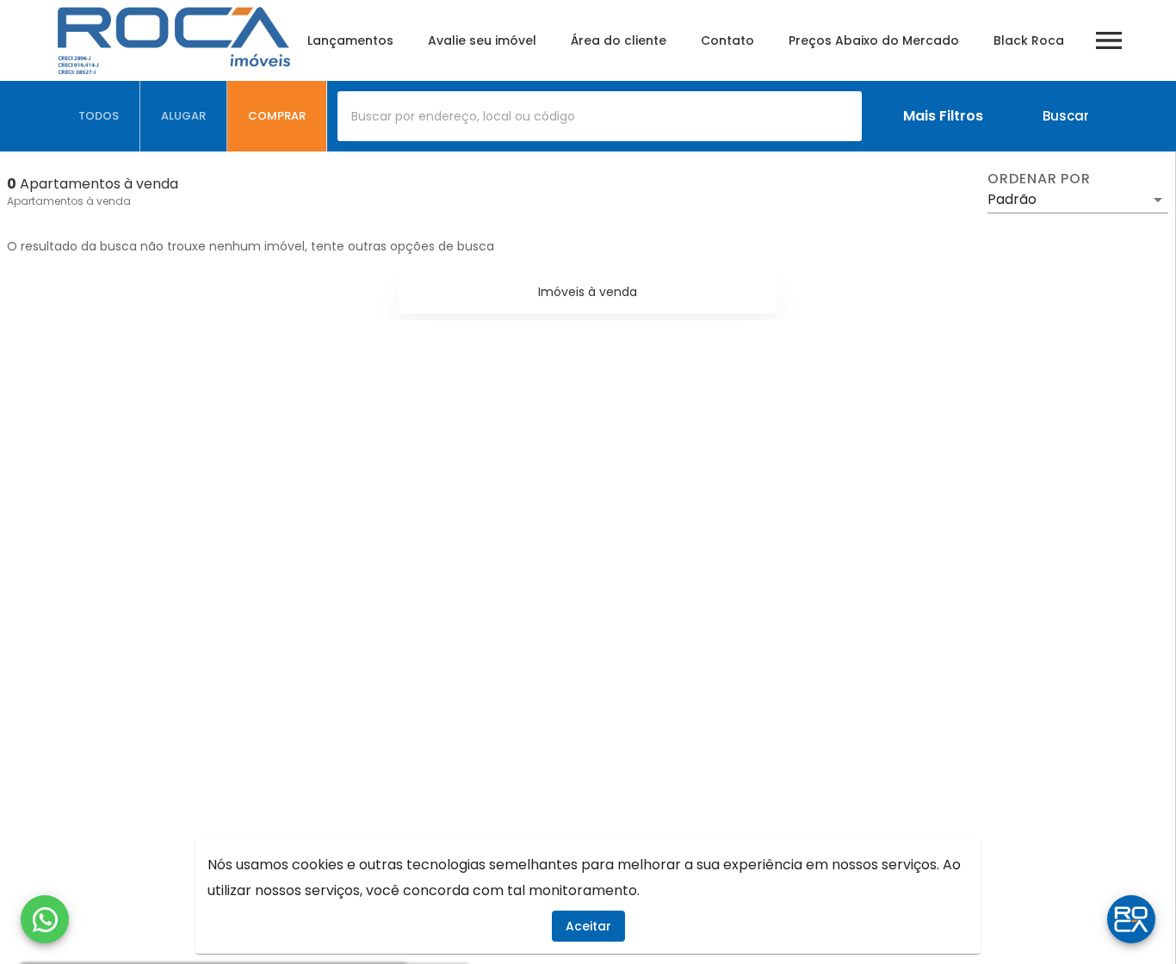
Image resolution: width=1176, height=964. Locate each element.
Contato (727, 40)
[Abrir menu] (1108, 40)
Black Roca (1028, 40)
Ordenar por (1039, 179)
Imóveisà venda (587, 291)
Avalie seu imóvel (482, 40)
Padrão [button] (1012, 199)
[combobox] (599, 116)
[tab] (99, 116)
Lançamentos (350, 40)
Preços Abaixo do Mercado (874, 40)
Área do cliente (618, 40)
